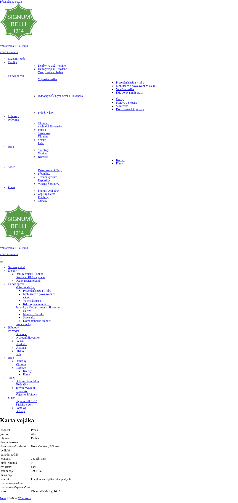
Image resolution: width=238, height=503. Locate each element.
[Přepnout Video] (65, 377)
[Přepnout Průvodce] (65, 331)
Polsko (42, 129)
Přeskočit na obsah (11, 1)
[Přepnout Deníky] (65, 270)
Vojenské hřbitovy (48, 183)
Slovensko (122, 106)
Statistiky (43, 150)
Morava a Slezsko (126, 102)
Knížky (120, 160)
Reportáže (44, 180)
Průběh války (46, 112)
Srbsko (42, 139)
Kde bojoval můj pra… (129, 92)
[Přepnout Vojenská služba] (65, 287)
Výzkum (43, 153)
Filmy (119, 163)
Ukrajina (43, 136)
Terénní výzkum (47, 177)
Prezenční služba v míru (130, 82)
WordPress (24, 498)
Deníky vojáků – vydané (52, 69)
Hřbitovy (13, 116)
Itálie (41, 143)
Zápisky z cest (46, 194)
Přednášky (44, 173)
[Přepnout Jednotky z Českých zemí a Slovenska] (65, 307)
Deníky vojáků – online (52, 65)
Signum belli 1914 (49, 190)
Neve (3, 498)
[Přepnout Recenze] (65, 367)
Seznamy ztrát (16, 58)
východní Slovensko (50, 126)
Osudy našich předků (50, 72)
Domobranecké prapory (130, 109)
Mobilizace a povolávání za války (135, 85)
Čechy (120, 99)
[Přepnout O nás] (65, 398)
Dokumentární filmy (50, 170)
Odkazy (42, 200)
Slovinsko (44, 133)
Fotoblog (43, 197)
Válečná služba (125, 89)
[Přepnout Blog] (65, 357)
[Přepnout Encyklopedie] (65, 284)
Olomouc (43, 123)
